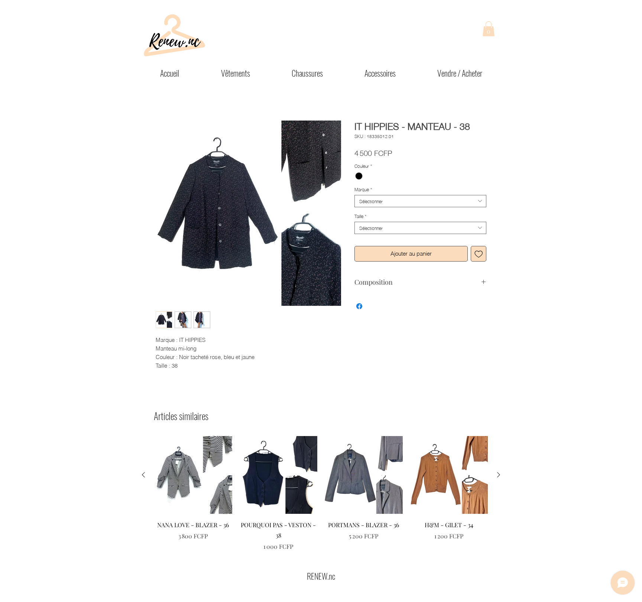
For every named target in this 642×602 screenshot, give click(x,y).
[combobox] (420, 201)
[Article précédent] (143, 474)
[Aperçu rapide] (193, 475)
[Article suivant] (498, 474)
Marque (363, 189)
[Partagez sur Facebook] (359, 306)
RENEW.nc (321, 576)
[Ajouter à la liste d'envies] (479, 254)
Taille (360, 216)
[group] (321, 494)
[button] (488, 28)
